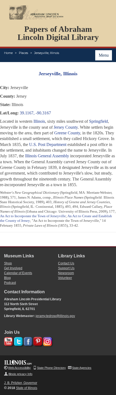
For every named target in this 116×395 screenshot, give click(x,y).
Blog (7, 278)
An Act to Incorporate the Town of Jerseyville (33, 216)
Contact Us (66, 263)
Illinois (39, 121)
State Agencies (81, 367)
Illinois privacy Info (20, 374)
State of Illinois (26, 388)
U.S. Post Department (47, 144)
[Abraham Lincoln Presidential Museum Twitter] (18, 341)
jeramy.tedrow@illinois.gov (55, 316)
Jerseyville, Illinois (46, 53)
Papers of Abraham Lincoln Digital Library (58, 33)
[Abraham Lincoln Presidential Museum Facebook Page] (27, 341)
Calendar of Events (18, 273)
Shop (8, 263)
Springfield (98, 121)
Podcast (10, 283)
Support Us (66, 268)
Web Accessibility (19, 367)
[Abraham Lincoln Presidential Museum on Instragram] (47, 341)
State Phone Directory (51, 367)
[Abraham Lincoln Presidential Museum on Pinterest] (37, 341)
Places (23, 53)
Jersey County (66, 127)
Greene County (67, 133)
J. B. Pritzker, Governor (20, 383)
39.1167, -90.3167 (35, 113)
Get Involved (13, 268)
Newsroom (66, 273)
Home (8, 53)
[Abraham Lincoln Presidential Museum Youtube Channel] (8, 341)
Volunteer (65, 278)
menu (104, 55)
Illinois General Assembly (47, 156)
